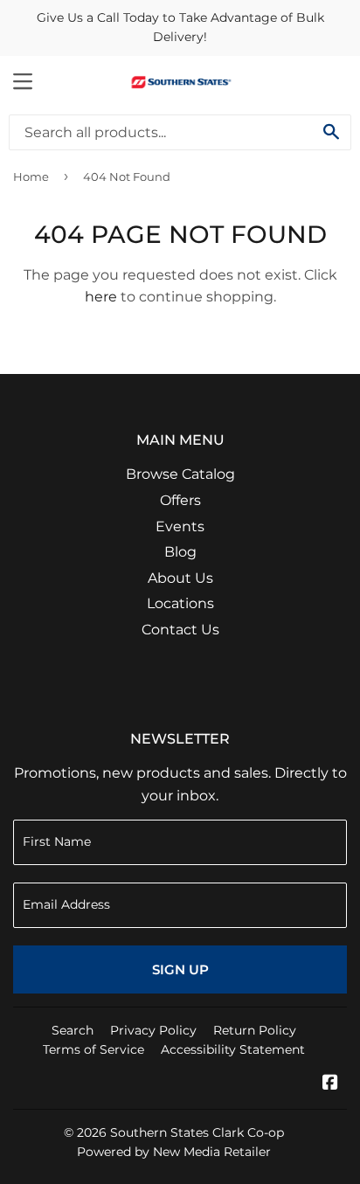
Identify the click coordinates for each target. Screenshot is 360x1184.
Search (72, 1030)
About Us (180, 578)
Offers (180, 500)
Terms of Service (93, 1049)
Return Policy (254, 1030)
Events (180, 526)
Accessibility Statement (233, 1049)
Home (31, 176)
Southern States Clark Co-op (197, 1132)
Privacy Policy (153, 1030)
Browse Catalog (180, 474)
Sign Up (180, 969)
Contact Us (180, 629)
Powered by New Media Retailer (174, 1152)
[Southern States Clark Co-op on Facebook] (330, 1084)
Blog (180, 552)
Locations (180, 603)
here (101, 296)
